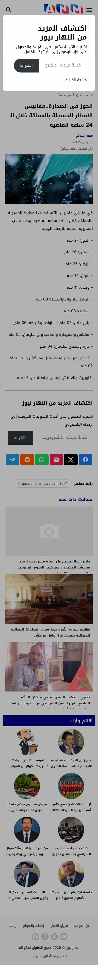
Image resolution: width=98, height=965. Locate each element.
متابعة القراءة (76, 79)
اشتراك (26, 65)
